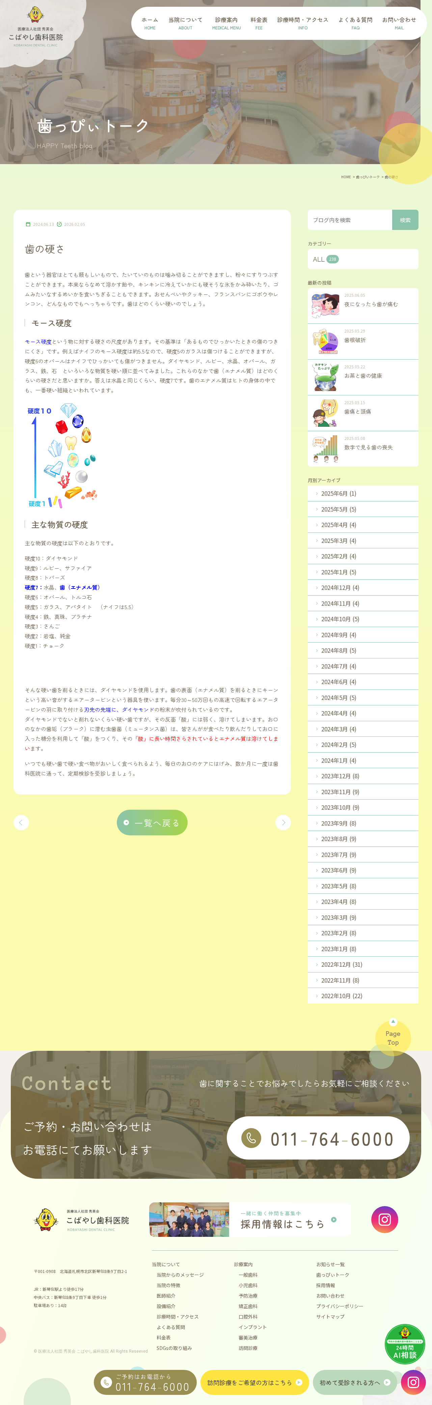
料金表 (164, 1337)
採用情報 (325, 1285)
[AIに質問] (405, 1344)
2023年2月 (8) (338, 933)
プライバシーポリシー (339, 1306)
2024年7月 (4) (338, 666)
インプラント (253, 1327)
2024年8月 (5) (338, 650)
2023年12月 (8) (340, 776)
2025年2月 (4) (338, 556)
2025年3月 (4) (338, 540)
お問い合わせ (330, 1295)
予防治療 (248, 1295)
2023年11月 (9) (340, 791)
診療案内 (243, 1264)
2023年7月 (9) (338, 854)
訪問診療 (248, 1348)
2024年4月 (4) (338, 713)
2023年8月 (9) (338, 838)
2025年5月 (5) (338, 509)
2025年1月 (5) (338, 572)
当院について (166, 1264)
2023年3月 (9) (338, 917)
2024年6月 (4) (338, 681)
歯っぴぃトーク (332, 1274)
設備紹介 (166, 1306)
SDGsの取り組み (174, 1348)
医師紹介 (166, 1295)
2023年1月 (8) (338, 948)
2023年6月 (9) (338, 870)
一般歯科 (248, 1274)
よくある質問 (171, 1327)
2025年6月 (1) (338, 493)
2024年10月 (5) (340, 619)
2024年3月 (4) (338, 729)
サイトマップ (330, 1316)
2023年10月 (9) (340, 807)
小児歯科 (248, 1285)
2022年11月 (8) (340, 980)
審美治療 (248, 1337)
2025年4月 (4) (338, 524)
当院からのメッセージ (180, 1274)
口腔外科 (248, 1316)
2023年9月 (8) (338, 823)
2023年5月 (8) (338, 886)
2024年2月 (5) (338, 744)
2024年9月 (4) (338, 634)
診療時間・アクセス (178, 1316)
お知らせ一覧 (330, 1264)
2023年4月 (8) (338, 901)
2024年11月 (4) (340, 603)
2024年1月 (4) (338, 760)
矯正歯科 (248, 1306)
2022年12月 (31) (341, 964)
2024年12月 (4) (340, 587)
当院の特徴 (168, 1285)
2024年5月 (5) (338, 697)
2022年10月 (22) (341, 995)
